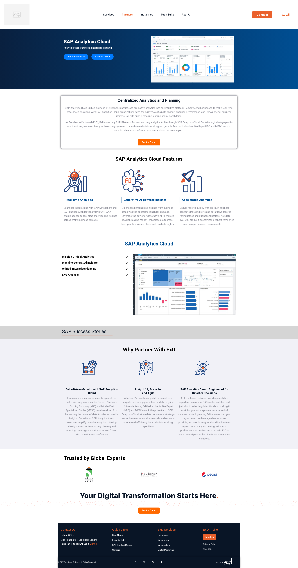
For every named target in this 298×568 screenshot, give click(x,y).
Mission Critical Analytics (78, 257)
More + (93, 543)
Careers (116, 550)
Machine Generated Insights (80, 262)
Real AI (186, 14)
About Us (207, 549)
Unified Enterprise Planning (79, 268)
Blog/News (117, 535)
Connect (262, 14)
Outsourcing (163, 540)
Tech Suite (167, 14)
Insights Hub (118, 540)
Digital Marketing (166, 550)
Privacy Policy (210, 544)
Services (108, 14)
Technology (163, 535)
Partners (127, 14)
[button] (96, 257)
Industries (146, 14)
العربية (286, 14)
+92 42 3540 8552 (80, 544)
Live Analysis (70, 275)
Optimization (164, 545)
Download (209, 537)
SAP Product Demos (122, 545)
